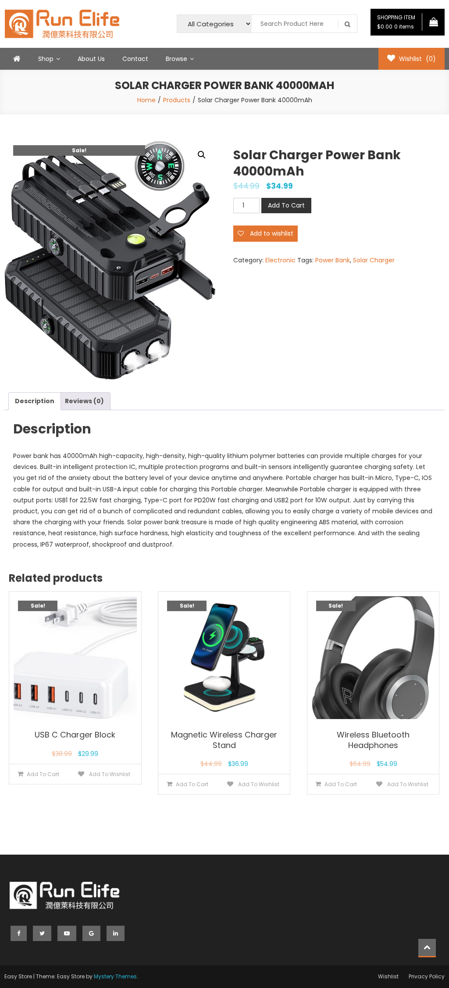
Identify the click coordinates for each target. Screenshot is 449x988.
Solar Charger (374, 260)
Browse (176, 58)
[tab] (34, 401)
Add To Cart (286, 205)
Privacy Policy (427, 976)
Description (34, 401)
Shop (45, 58)
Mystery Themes (115, 976)
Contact (135, 58)
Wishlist (388, 976)
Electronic (280, 260)
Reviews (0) (84, 401)
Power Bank (332, 260)
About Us (91, 58)
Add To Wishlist (109, 774)
